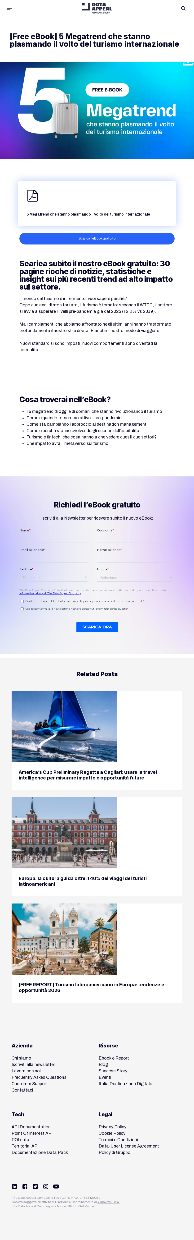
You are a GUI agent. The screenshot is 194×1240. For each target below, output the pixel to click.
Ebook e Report (114, 1058)
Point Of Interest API (32, 1133)
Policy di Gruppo (114, 1152)
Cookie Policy (112, 1133)
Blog (103, 1064)
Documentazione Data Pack (40, 1152)
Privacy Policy (112, 1127)
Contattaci (22, 1090)
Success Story (113, 1071)
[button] (9, 8)
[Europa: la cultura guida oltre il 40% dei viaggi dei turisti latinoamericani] (97, 846)
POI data (20, 1139)
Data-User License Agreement (129, 1146)
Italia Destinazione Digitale (125, 1083)
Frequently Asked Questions (39, 1077)
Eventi (105, 1077)
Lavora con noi (26, 1071)
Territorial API (25, 1146)
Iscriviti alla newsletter (33, 1064)
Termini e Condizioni (118, 1139)
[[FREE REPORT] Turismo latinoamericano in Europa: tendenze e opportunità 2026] (97, 953)
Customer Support (30, 1083)
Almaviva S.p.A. (108, 1202)
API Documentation (31, 1127)
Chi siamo (21, 1058)
